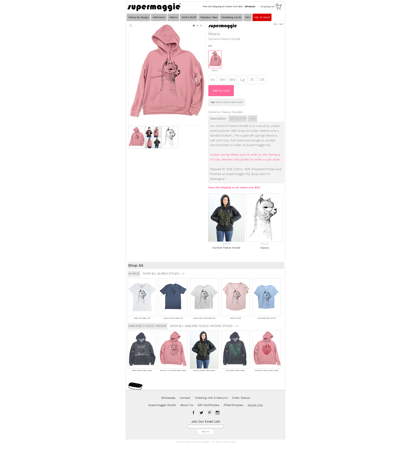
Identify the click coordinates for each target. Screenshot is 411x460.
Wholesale (168, 397)
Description (218, 118)
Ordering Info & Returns (211, 397)
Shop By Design (139, 17)
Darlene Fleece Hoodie (233, 102)
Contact (185, 397)
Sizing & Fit (237, 118)
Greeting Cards (232, 17)
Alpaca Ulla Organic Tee (142, 318)
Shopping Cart (267, 6)
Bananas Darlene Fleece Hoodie (204, 370)
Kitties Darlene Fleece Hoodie (142, 370)
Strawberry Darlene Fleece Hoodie (266, 370)
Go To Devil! (263, 17)
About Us (186, 405)
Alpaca (219, 102)
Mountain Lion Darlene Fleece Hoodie (173, 370)
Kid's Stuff (189, 17)
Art (248, 17)
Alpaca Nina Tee (235, 318)
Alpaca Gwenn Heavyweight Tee (204, 318)
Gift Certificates (208, 405)
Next (281, 24)
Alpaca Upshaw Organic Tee (173, 318)
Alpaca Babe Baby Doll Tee (266, 318)
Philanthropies (233, 405)
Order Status (241, 397)
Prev (275, 24)
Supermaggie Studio (162, 405)
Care (252, 118)
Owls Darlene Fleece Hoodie (235, 370)
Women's (159, 17)
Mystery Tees (209, 17)
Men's (174, 17)
